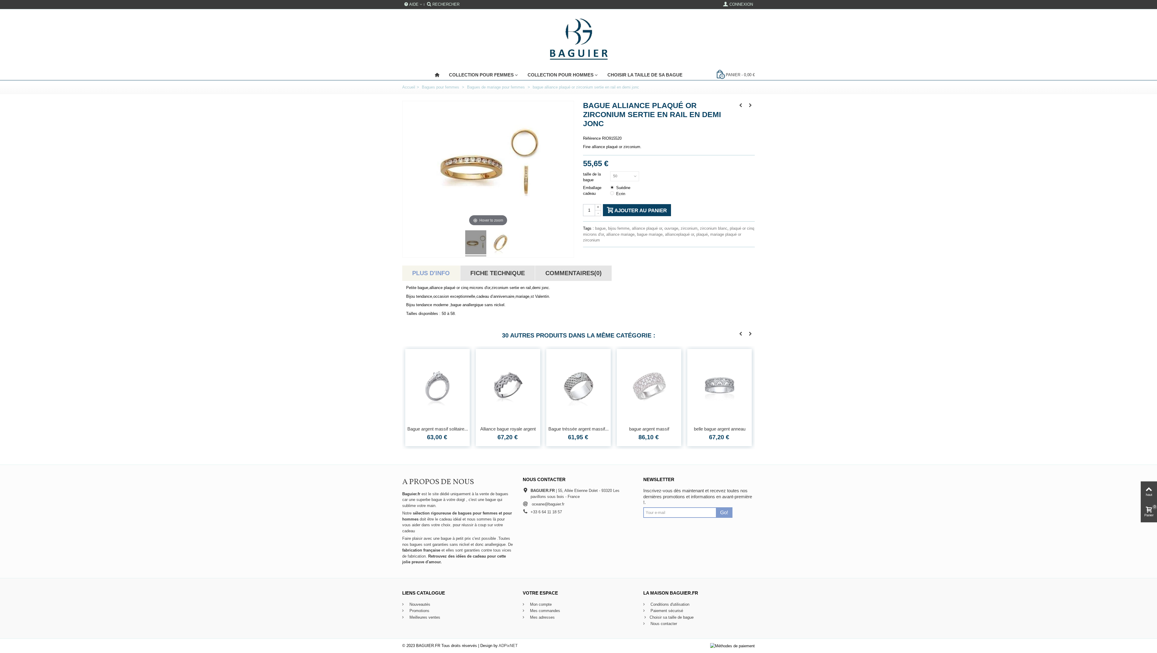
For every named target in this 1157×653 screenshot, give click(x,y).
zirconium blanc (713, 228)
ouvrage (671, 228)
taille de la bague (592, 177)
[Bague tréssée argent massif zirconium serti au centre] (508, 386)
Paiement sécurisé (666, 610)
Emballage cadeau (592, 190)
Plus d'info (431, 273)
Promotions (418, 610)
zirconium (689, 228)
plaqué (702, 234)
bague (600, 228)
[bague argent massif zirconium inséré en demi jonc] (578, 386)
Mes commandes (544, 610)
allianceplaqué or (679, 234)
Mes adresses (542, 617)
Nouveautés (419, 604)
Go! (724, 512)
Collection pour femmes (481, 74)
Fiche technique (497, 273)
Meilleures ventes (424, 617)
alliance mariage (620, 234)
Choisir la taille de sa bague (644, 74)
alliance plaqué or (647, 228)
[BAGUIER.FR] (578, 39)
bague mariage (650, 234)
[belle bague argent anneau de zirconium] (649, 386)
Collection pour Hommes (561, 74)
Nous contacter (663, 623)
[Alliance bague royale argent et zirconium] (437, 386)
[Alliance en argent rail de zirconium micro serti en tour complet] (719, 386)
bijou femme (618, 228)
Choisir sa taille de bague (672, 617)
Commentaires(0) (573, 273)
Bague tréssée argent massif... (508, 428)
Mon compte (540, 604)
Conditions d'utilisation (669, 604)
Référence (592, 138)
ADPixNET (508, 645)
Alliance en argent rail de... (719, 428)
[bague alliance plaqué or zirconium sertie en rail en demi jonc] (475, 243)
